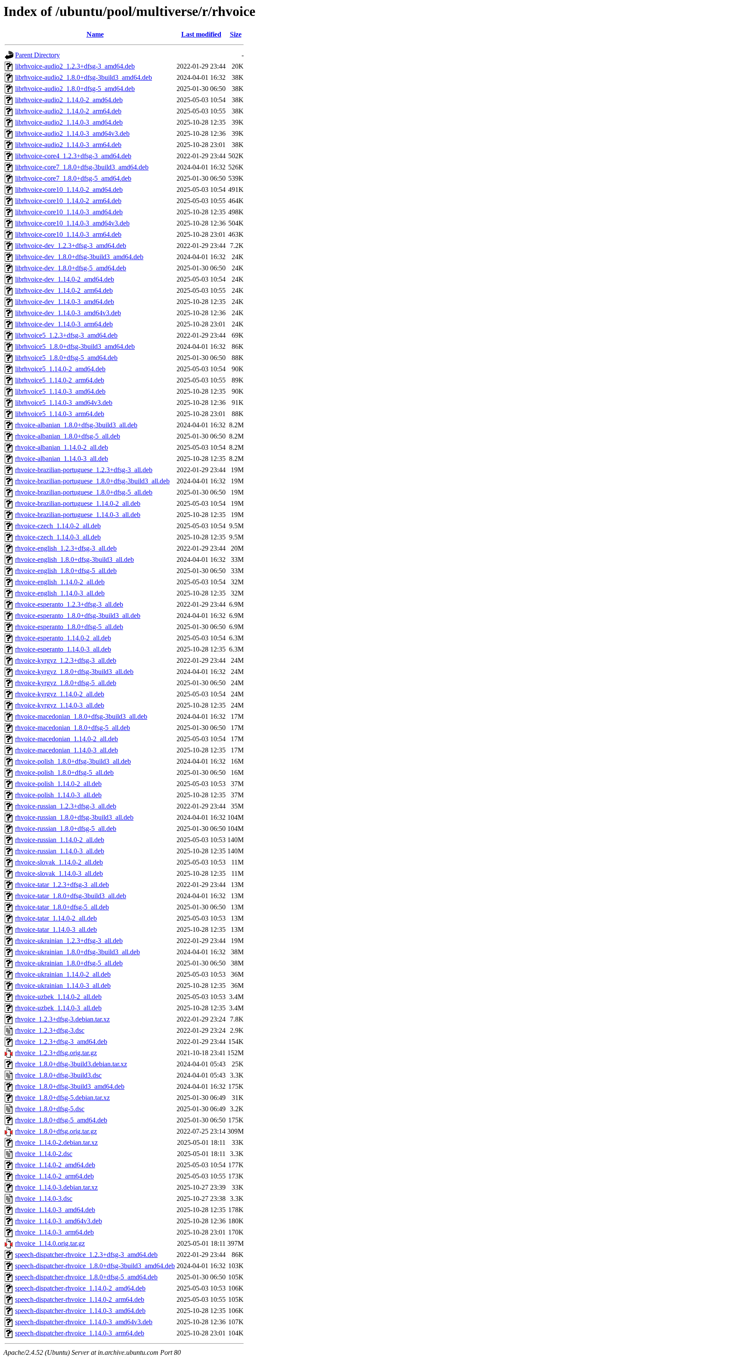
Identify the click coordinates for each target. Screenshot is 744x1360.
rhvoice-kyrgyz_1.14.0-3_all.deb (59, 705)
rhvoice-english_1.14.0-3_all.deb (60, 593)
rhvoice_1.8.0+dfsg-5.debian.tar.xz (62, 1097)
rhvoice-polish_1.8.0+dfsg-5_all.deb (64, 772)
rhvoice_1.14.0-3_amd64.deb (55, 1209)
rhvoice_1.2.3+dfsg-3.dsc (49, 1030)
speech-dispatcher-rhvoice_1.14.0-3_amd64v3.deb (83, 1322)
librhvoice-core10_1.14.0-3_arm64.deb (68, 234)
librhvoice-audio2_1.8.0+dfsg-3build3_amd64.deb (83, 77)
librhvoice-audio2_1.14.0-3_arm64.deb (68, 144)
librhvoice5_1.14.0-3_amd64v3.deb (63, 402)
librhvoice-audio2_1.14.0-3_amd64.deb (69, 122)
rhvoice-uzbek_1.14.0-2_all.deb (58, 996)
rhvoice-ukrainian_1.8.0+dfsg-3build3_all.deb (77, 952)
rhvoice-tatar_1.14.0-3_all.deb (56, 929)
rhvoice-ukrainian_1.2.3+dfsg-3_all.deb (69, 940)
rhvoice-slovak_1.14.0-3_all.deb (59, 873)
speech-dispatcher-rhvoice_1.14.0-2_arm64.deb (79, 1299)
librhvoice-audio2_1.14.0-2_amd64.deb (69, 99)
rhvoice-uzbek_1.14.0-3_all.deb (58, 1008)
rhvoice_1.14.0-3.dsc (43, 1198)
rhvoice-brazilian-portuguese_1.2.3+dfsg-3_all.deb (83, 469)
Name (95, 34)
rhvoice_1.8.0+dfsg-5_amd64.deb (61, 1120)
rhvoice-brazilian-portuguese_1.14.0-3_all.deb (77, 514)
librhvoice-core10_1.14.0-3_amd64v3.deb (72, 223)
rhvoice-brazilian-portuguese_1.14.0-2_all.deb (77, 503)
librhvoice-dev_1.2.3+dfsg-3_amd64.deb (70, 245)
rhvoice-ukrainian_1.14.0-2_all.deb (63, 974)
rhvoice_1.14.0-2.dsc (43, 1153)
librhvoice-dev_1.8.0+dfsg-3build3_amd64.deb (79, 256)
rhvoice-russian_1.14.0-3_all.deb (59, 851)
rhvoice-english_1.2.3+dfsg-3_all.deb (66, 548)
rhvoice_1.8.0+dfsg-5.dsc (49, 1108)
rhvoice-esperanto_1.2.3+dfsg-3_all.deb (69, 604)
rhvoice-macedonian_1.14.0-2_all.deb (66, 739)
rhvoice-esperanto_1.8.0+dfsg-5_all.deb (69, 626)
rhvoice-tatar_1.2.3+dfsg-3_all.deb (62, 884)
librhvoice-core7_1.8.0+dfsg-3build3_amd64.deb (82, 167)
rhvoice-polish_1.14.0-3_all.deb (58, 795)
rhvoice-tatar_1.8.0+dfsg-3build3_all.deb (70, 895)
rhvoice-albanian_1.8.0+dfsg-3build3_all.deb (76, 425)
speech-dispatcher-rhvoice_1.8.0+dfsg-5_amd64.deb (86, 1277)
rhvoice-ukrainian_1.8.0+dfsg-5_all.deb (69, 963)
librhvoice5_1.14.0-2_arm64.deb (59, 380)
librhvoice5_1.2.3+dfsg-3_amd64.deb (66, 335)
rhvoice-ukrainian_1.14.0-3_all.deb (63, 985)
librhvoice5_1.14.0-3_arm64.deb (59, 413)
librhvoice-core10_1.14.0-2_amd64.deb (69, 189)
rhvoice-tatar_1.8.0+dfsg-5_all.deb (62, 907)
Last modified (201, 34)
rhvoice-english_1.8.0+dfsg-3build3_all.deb (74, 559)
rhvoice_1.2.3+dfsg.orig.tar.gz (56, 1052)
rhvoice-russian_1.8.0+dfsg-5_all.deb (65, 828)
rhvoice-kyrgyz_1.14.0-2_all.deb (59, 694)
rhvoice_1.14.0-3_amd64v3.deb (58, 1221)
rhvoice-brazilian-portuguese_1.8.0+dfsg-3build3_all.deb (92, 481)
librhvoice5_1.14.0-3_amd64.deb (60, 391)
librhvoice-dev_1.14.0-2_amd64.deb (64, 279)
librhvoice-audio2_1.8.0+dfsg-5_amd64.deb (75, 88)
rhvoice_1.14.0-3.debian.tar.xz (56, 1187)
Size (236, 34)
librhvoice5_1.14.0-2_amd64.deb (60, 369)
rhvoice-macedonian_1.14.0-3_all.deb (66, 750)
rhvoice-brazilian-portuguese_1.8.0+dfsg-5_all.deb (83, 492)
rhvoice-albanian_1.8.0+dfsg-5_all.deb (67, 436)
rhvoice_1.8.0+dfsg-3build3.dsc (58, 1075)
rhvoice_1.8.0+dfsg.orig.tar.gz (56, 1131)
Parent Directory (37, 55)
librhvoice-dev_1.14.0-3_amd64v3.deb (68, 312)
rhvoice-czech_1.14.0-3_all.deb (58, 537)
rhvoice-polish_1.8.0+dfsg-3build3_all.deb (73, 761)
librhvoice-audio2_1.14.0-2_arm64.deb (68, 111)
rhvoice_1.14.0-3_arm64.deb (54, 1232)
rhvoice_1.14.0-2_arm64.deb (54, 1176)
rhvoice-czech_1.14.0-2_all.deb (58, 526)
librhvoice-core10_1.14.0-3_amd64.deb (69, 212)
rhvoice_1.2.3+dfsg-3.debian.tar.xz (62, 1019)
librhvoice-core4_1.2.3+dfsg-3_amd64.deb (73, 156)
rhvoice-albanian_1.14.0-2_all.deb (61, 447)
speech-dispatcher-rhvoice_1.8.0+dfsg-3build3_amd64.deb (95, 1265)
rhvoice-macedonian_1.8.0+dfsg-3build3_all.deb (81, 716)
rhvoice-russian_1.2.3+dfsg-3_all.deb (65, 806)
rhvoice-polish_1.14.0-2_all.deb (58, 783)
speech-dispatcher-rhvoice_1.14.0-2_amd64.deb (80, 1288)
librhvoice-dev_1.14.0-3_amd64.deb (64, 301)
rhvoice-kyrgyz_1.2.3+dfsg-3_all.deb (65, 660)
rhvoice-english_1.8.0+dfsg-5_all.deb (66, 570)
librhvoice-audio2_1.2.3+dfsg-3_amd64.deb (75, 66)
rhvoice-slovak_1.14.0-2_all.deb (59, 862)
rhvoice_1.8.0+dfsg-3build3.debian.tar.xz (71, 1064)
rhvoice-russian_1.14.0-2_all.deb (59, 839)
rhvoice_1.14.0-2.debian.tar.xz (56, 1142)
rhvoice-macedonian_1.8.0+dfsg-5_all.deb (72, 727)
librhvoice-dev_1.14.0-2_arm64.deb (64, 290)
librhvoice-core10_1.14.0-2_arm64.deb (68, 200)
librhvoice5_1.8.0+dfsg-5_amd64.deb (66, 357)
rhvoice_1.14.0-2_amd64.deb (55, 1165)
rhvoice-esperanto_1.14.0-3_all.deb (63, 649)
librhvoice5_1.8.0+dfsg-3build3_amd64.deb (75, 346)
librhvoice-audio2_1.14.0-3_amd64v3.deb (72, 133)
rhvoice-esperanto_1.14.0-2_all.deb (63, 638)
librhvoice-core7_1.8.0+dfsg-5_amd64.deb (73, 178)
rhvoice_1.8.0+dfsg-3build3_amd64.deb (69, 1086)
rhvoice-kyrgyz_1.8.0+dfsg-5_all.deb (65, 682)
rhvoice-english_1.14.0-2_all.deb (60, 582)
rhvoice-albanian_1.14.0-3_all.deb (61, 458)
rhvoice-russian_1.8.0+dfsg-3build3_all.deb (74, 817)
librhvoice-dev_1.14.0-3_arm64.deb (64, 324)
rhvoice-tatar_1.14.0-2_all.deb (56, 918)
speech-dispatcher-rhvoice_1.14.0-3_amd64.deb (80, 1310)
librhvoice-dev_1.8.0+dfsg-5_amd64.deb (70, 268)
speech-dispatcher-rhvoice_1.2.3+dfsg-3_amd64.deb (86, 1254)
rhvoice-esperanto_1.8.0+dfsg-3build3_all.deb (77, 615)
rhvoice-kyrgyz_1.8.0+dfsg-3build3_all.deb (74, 671)
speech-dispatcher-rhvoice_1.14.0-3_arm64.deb (79, 1333)
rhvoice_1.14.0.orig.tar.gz (50, 1243)
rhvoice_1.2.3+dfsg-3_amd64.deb (61, 1041)
